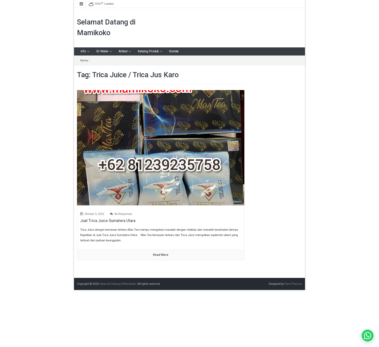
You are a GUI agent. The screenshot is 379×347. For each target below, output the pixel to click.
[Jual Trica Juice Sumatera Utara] (160, 147)
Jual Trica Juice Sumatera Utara (107, 220)
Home (84, 60)
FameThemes (293, 283)
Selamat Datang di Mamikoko (117, 283)
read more (160, 255)
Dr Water (102, 51)
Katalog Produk (148, 51)
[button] (367, 335)
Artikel (123, 51)
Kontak (174, 51)
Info (83, 51)
